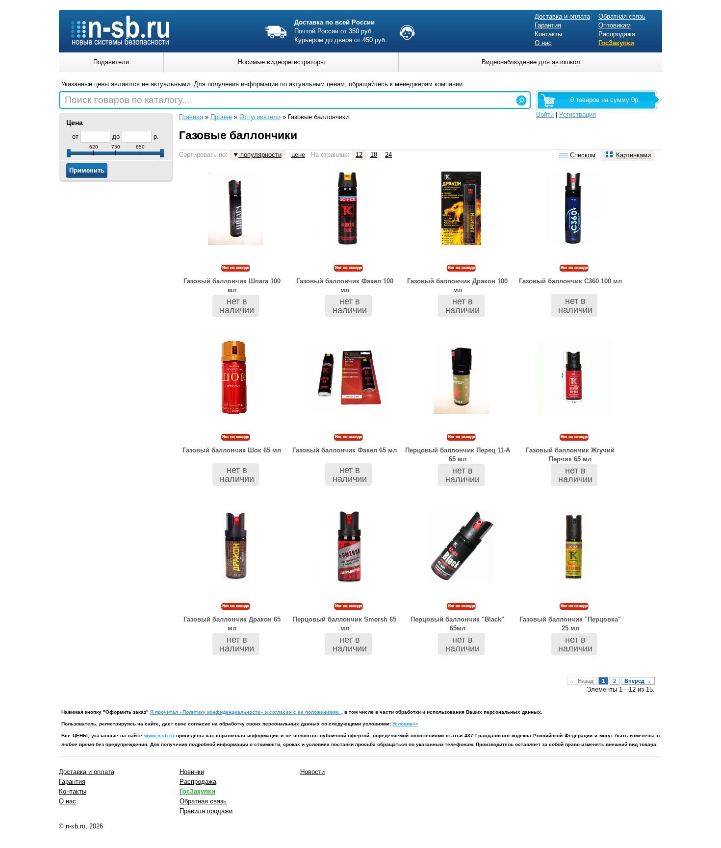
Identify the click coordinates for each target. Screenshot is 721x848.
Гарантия (548, 25)
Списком (582, 155)
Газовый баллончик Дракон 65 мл (232, 624)
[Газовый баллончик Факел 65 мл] (348, 412)
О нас (543, 43)
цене (298, 154)
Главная (191, 117)
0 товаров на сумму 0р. (605, 99)
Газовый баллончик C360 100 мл (570, 281)
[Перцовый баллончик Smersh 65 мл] (348, 581)
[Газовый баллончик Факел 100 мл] (348, 243)
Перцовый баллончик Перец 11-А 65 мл (457, 455)
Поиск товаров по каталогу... (127, 100)
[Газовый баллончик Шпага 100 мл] (235, 243)
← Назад (582, 681)
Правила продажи (206, 811)
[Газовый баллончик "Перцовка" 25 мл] (574, 581)
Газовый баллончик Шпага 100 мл (232, 285)
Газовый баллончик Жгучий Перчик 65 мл (570, 455)
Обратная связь (621, 16)
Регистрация (577, 114)
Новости (312, 771)
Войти (545, 114)
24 (388, 154)
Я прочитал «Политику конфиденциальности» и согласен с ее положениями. (245, 712)
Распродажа (616, 34)
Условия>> (405, 723)
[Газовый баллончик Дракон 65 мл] (235, 581)
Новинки (192, 771)
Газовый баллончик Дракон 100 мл (457, 285)
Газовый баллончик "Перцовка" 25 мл (570, 624)
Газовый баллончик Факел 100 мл (344, 285)
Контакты (548, 34)
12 (359, 154)
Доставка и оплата (562, 16)
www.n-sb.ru (159, 735)
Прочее (221, 117)
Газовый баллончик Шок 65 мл (231, 450)
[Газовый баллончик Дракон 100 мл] (461, 243)
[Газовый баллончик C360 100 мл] (574, 243)
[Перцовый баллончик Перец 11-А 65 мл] (461, 412)
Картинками (633, 155)
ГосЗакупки (616, 43)
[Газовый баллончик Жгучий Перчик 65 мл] (574, 412)
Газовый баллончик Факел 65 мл (344, 450)
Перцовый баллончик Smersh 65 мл (344, 624)
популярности (260, 154)
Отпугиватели (260, 117)
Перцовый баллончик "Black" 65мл (457, 624)
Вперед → (637, 681)
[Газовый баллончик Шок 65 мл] (235, 412)
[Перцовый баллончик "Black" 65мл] (461, 581)
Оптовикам (614, 25)
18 (373, 154)
